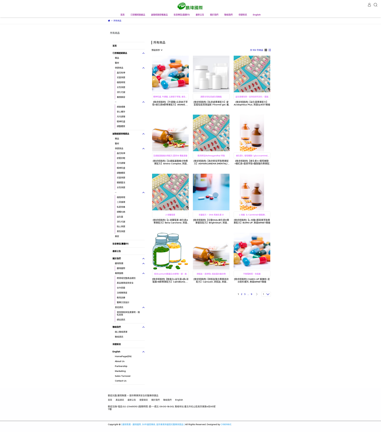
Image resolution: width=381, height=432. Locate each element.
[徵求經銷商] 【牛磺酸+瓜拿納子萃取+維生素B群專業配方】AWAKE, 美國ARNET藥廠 (170, 103)
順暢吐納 (121, 211)
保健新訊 (243, 14)
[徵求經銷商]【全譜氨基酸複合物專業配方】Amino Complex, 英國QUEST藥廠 (170, 162)
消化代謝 (121, 92)
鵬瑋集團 (119, 263)
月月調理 (121, 116)
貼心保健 (121, 226)
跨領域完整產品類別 (126, 278)
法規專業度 (122, 292)
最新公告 (200, 14)
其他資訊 (119, 307)
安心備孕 (121, 111)
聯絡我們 (228, 14)
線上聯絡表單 (121, 331)
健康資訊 (143, 400)
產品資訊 (120, 400)
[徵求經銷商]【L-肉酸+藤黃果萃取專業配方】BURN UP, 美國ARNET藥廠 (252, 221)
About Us (119, 361)
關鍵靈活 (121, 182)
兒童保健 (121, 77)
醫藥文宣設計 (123, 302)
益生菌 (120, 216)
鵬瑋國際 (121, 268)
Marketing (120, 371)
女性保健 (121, 87)
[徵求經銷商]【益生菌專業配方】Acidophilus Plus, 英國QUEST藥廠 (252, 103)
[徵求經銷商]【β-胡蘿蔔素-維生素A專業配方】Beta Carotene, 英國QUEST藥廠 (170, 221)
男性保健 (121, 231)
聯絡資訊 (119, 336)
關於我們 (214, 14)
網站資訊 (121, 319)
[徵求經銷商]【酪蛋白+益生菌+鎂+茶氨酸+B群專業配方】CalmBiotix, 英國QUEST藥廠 (170, 280)
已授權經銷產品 (138, 14)
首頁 (122, 14)
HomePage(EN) (123, 356)
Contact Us (120, 380)
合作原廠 (121, 287)
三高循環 (121, 202)
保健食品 (119, 67)
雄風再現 (121, 82)
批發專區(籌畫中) (182, 14)
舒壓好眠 (121, 158)
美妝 (117, 236)
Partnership (121, 366)
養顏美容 (121, 97)
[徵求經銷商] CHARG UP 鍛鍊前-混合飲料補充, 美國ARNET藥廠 (252, 280)
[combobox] (157, 50)
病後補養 (121, 106)
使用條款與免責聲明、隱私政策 (128, 313)
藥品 (117, 58)
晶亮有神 (121, 72)
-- (115, 101)
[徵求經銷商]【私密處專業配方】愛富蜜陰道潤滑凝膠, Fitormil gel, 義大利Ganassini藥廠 (211, 103)
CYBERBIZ (226, 424)
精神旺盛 (121, 121)
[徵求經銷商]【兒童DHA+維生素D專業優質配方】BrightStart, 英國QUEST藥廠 (211, 221)
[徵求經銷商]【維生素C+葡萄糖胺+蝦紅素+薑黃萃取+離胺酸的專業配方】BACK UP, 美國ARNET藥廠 (252, 162)
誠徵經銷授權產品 (159, 14)
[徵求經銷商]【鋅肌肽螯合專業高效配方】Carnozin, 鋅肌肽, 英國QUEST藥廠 (211, 280)
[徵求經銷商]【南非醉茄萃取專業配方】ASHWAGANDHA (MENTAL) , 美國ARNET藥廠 (211, 162)
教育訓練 (121, 297)
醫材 (117, 62)
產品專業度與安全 (125, 282)
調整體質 (121, 126)
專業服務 (119, 273)
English (257, 14)
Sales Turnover (123, 376)
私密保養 (121, 207)
